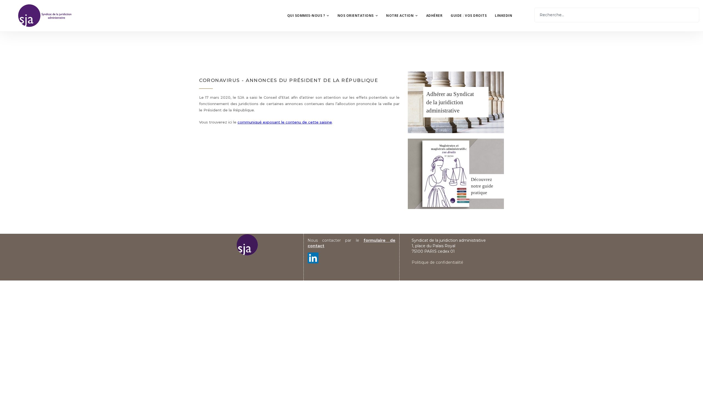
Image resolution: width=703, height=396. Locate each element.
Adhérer (434, 15)
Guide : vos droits (469, 15)
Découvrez (481, 179)
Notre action (400, 15)
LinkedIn (503, 15)
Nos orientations (355, 15)
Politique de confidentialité (437, 262)
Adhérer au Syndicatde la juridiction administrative (450, 102)
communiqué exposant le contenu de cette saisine (285, 122)
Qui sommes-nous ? (306, 15)
